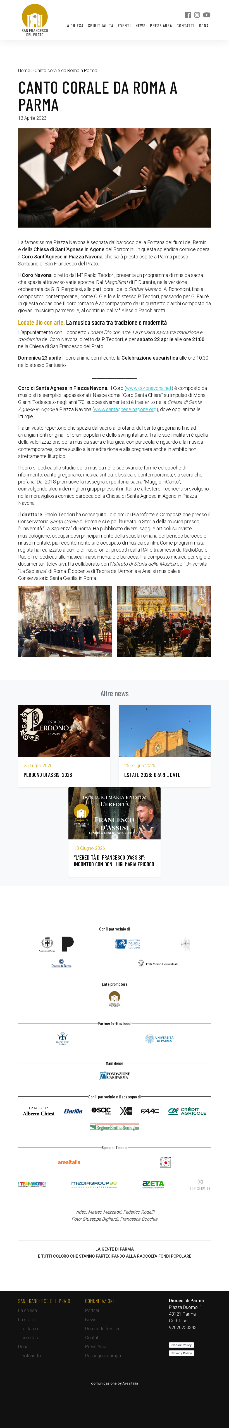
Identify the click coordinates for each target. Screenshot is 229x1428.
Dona (204, 25)
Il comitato (29, 1337)
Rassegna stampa (103, 1355)
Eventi (124, 25)
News (140, 25)
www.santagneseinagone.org (125, 409)
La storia (26, 1319)
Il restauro (28, 1328)
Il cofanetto (29, 1355)
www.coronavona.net (148, 388)
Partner (92, 1310)
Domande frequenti (104, 1328)
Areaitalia (130, 1383)
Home (24, 70)
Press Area (161, 25)
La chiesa (74, 25)
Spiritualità (100, 25)
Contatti (185, 25)
